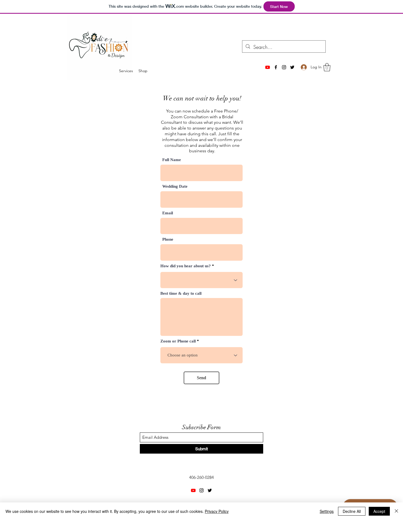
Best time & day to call (181, 293)
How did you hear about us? (185, 266)
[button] (326, 67)
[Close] (396, 511)
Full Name (171, 160)
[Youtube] (267, 67)
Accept (379, 511)
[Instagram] (284, 67)
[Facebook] (276, 67)
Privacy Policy (217, 511)
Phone (167, 239)
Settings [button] (327, 511)
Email (167, 213)
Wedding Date (175, 186)
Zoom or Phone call (178, 341)
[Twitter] (292, 67)
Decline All (352, 511)
